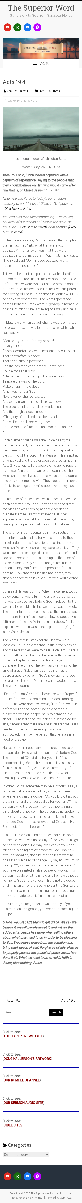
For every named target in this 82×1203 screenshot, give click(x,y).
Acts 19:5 (70, 1000)
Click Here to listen (17, 209)
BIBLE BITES (13, 1125)
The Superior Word (41, 8)
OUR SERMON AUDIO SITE (23, 1103)
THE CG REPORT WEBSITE (23, 1036)
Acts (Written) (50, 91)
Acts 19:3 (12, 1000)
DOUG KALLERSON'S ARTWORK (27, 1059)
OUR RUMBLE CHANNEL (22, 1080)
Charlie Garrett (17, 91)
